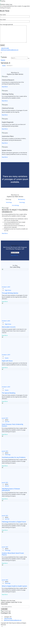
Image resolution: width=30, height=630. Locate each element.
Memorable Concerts (8, 327)
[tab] (8, 199)
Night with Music (7, 361)
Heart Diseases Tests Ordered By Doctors (12, 425)
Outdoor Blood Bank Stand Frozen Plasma (13, 554)
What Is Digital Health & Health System (14, 586)
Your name (3, 14)
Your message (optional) (6, 24)
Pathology (7, 454)
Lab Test (7, 421)
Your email (3, 19)
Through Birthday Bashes (10, 293)
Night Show (8, 290)
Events (6, 358)
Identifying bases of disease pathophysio (11, 489)
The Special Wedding (8, 393)
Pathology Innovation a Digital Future (14, 522)
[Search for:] (19, 58)
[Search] (28, 58)
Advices (7, 486)
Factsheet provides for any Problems (13, 457)
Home (3, 65)
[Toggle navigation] (27, 60)
